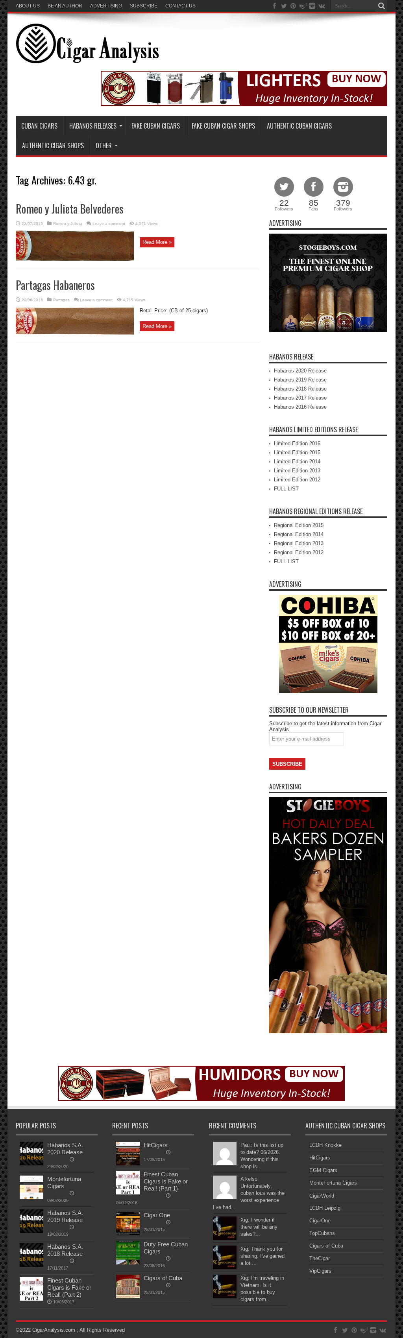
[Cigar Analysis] (87, 57)
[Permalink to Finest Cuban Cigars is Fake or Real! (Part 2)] (31, 1299)
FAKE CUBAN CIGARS (155, 126)
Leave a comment (108, 223)
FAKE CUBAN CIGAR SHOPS (223, 126)
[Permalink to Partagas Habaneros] (75, 333)
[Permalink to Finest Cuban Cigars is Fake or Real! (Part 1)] (128, 1193)
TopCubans (322, 1233)
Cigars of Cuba (163, 1278)
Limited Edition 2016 (297, 443)
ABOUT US (28, 6)
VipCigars (320, 1271)
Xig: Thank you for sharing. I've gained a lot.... (262, 1256)
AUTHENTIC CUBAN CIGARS (299, 126)
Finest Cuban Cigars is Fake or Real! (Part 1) (166, 1181)
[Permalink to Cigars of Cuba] (128, 1296)
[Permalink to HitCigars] (128, 1164)
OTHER (104, 145)
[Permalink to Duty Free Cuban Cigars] (128, 1263)
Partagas (61, 300)
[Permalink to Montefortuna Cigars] (31, 1197)
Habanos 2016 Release (300, 407)
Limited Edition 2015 (297, 452)
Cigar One (157, 1215)
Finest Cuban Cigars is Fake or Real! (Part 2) (69, 1287)
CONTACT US (180, 6)
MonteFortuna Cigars (333, 1183)
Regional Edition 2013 (299, 543)
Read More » (157, 242)
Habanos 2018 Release (300, 389)
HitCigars (156, 1145)
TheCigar (319, 1258)
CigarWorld (321, 1196)
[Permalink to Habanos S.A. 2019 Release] (31, 1231)
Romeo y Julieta (67, 223)
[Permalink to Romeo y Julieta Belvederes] (75, 259)
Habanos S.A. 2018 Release (65, 1250)
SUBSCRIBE (143, 6)
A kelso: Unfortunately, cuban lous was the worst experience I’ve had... (249, 1193)
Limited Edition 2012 (297, 480)
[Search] (381, 6)
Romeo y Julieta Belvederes (70, 209)
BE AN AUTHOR (65, 6)
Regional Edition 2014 (299, 534)
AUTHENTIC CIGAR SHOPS (53, 145)
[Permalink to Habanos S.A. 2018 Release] (31, 1265)
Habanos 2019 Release (300, 380)
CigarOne (320, 1221)
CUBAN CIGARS (39, 126)
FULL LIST (286, 489)
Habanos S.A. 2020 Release (65, 1149)
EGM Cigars (323, 1170)
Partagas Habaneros (55, 285)
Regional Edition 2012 (299, 552)
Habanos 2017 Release (300, 398)
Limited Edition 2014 (297, 461)
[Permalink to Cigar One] (128, 1234)
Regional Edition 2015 (299, 525)
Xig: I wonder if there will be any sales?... (258, 1227)
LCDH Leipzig (324, 1208)
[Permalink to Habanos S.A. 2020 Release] (31, 1164)
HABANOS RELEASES (92, 126)
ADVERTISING (106, 6)
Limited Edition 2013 (297, 471)
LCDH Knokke (325, 1145)
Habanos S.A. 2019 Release (65, 1216)
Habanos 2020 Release (300, 371)
